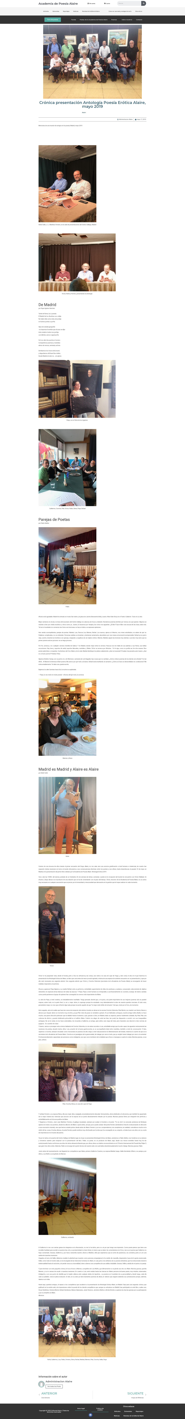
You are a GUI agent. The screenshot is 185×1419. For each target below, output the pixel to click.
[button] (91, 3)
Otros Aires (138, 11)
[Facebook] (90, 1415)
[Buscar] (143, 3)
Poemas (114, 19)
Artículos (46, 11)
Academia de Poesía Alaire (58, 3)
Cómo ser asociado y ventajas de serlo (120, 11)
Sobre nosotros (127, 19)
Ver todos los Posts (54, 1386)
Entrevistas (56, 11)
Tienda (73, 19)
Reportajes (66, 11)
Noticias (75, 11)
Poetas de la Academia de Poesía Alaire (93, 19)
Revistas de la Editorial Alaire (91, 11)
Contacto (139, 19)
